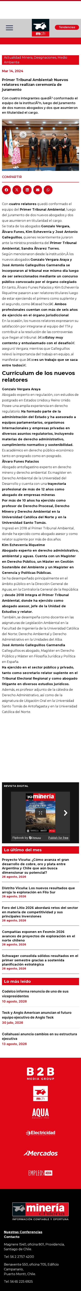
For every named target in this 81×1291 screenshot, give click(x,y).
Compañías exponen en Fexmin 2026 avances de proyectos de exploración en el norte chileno (38, 936)
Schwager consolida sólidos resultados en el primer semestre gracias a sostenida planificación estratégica (40, 960)
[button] (6, 189)
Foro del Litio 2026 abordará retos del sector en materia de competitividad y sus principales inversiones (40, 912)
